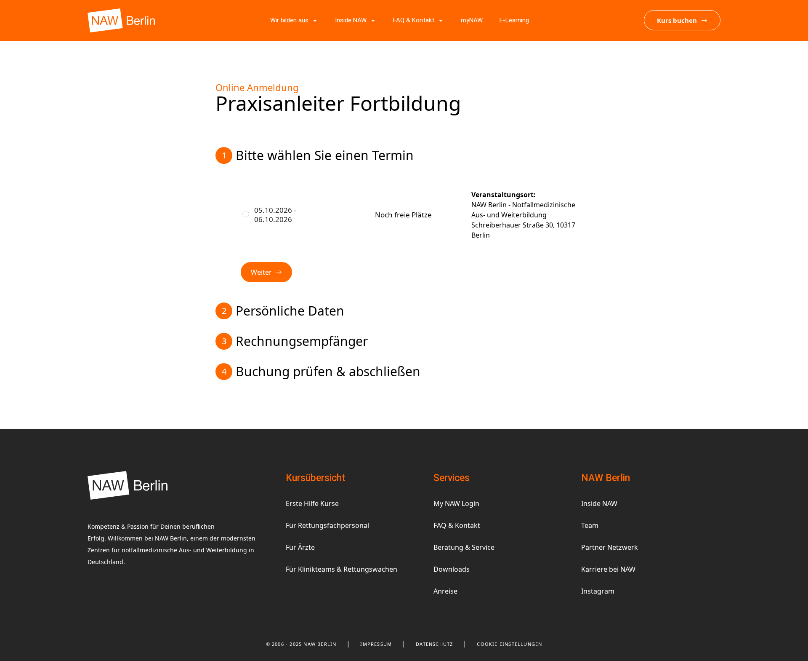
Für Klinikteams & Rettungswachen (341, 569)
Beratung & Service (463, 547)
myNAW (472, 20)
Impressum (376, 644)
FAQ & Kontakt (456, 525)
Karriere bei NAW (608, 569)
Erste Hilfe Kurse (312, 503)
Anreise (445, 591)
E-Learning (514, 20)
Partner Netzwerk (609, 547)
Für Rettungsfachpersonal (327, 525)
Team (589, 525)
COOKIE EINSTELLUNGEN (509, 644)
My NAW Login (456, 503)
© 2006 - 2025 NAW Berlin (301, 644)
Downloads (451, 569)
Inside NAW (599, 503)
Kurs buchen (677, 20)
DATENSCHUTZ (434, 644)
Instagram (597, 591)
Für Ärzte (300, 547)
